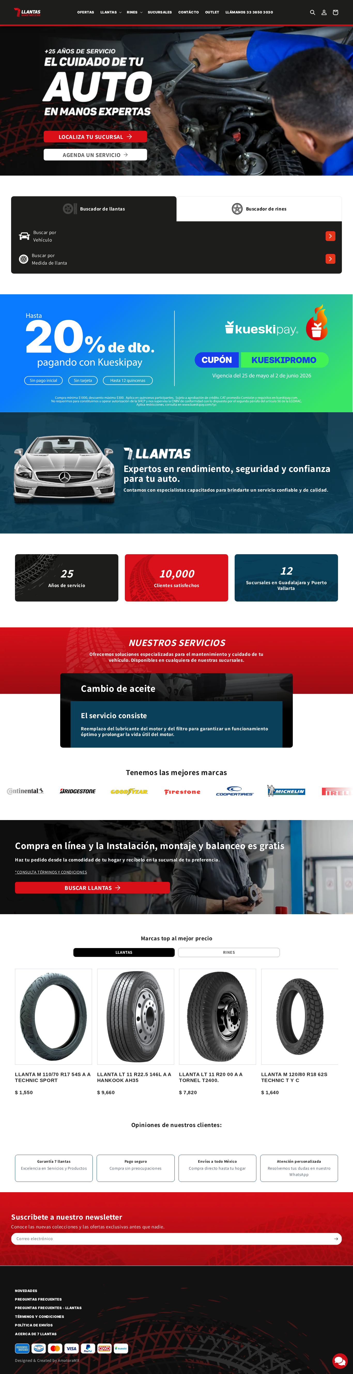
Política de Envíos (34, 1325)
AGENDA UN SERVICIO (92, 155)
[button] (110, 12)
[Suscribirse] (336, 1239)
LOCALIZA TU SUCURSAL (91, 136)
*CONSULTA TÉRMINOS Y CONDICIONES (51, 872)
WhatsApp (299, 1174)
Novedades (26, 1291)
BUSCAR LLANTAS (88, 887)
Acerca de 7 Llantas (36, 1334)
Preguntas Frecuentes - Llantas (48, 1308)
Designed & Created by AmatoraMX (47, 1360)
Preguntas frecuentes (38, 1299)
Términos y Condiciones (39, 1317)
